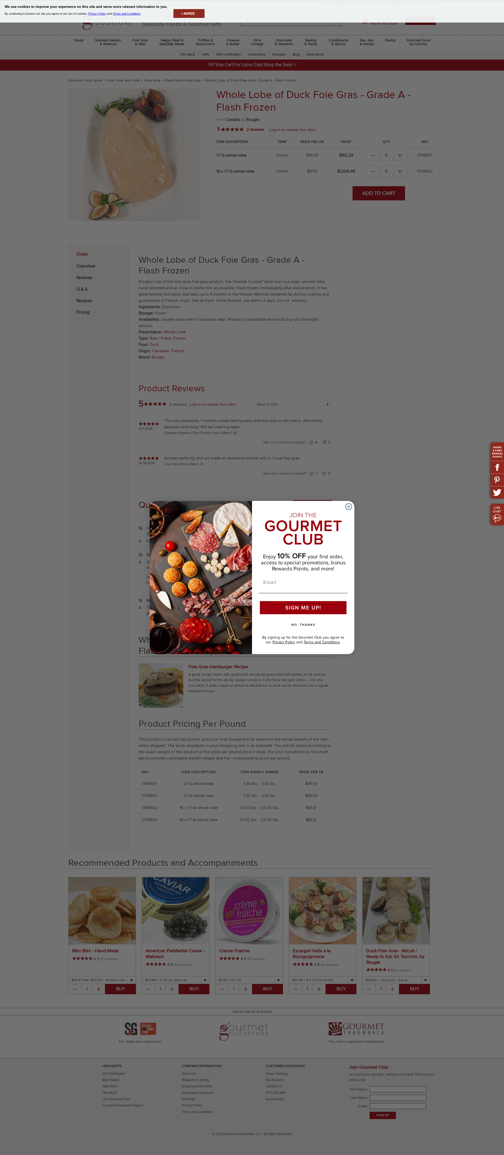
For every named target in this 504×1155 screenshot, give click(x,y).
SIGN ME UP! (303, 608)
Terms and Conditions (322, 642)
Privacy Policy (283, 642)
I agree (188, 13)
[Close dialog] (348, 507)
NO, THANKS (303, 624)
